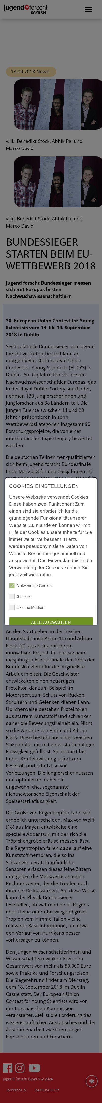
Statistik (23, 597)
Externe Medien (30, 607)
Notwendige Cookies (35, 586)
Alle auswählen (51, 622)
